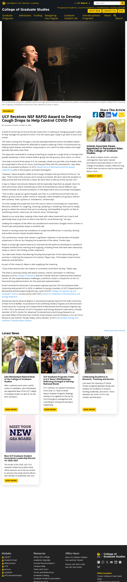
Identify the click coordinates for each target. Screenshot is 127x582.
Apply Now (94, 11)
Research (8, 111)
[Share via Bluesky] (115, 116)
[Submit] (122, 3)
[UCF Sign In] (82, 3)
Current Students (87, 7)
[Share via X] (102, 116)
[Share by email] (121, 116)
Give (121, 11)
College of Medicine (26, 275)
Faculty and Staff (117, 7)
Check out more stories (114, 330)
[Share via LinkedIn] (109, 116)
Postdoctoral (102, 7)
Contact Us (110, 11)
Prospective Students (67, 7)
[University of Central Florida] (20, 3)
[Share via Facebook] (96, 116)
